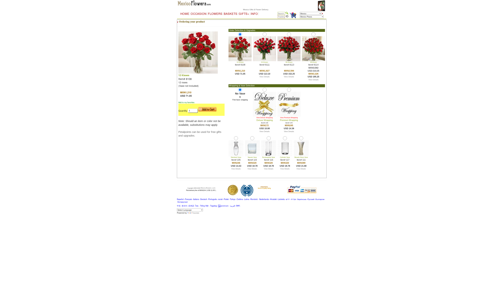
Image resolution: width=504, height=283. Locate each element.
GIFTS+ (244, 13)
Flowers (215, 13)
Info (254, 13)
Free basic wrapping (240, 100)
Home (184, 13)
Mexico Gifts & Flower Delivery (247, 10)
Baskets (230, 13)
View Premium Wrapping (289, 118)
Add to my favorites (186, 102)
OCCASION (198, 13)
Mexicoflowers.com (208, 188)
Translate (195, 213)
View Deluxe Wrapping (264, 118)
